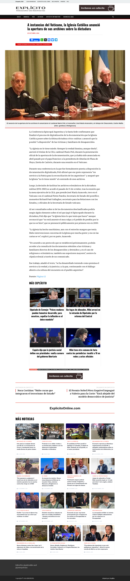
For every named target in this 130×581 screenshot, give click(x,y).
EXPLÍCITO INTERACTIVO (53, 17)
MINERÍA (63, 1)
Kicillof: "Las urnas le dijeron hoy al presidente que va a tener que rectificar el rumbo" (27, 514)
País (70, 369)
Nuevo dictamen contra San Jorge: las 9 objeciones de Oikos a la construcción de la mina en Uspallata (30, 547)
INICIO (19, 17)
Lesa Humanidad (63, 369)
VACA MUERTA (55, 1)
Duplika (112, 578)
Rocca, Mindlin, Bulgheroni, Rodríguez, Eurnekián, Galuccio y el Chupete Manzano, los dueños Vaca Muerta (65, 547)
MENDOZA (26, 17)
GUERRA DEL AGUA (68, 17)
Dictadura (54, 369)
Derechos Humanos (44, 369)
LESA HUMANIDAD (31, 1)
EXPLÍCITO (30, 578)
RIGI (68, 1)
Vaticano (86, 369)
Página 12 (41, 276)
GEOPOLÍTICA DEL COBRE (43, 1)
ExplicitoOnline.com (65, 408)
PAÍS (33, 17)
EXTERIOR (40, 17)
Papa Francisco (77, 369)
